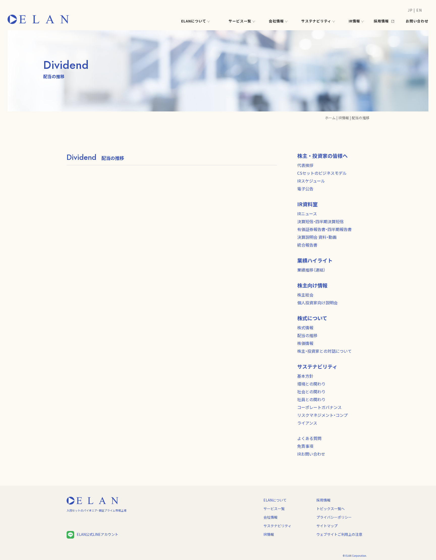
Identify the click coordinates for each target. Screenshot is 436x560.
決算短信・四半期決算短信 (320, 221)
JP (410, 10)
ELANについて (275, 500)
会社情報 (270, 517)
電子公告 (305, 189)
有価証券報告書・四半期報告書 (324, 229)
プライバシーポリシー (334, 517)
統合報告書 (307, 245)
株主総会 (305, 295)
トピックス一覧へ (330, 508)
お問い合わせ (417, 20)
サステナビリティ (277, 525)
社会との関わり (311, 392)
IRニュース (307, 214)
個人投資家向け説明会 (317, 303)
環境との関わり (311, 384)
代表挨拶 (305, 165)
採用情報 (323, 500)
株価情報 (305, 343)
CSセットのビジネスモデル (322, 173)
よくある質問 (309, 438)
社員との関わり (311, 399)
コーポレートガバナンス (319, 407)
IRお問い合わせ (311, 454)
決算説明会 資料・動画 (317, 237)
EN (419, 10)
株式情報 (305, 328)
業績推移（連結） (311, 270)
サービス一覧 (274, 508)
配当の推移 (307, 335)
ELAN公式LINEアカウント (97, 534)
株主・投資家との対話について (324, 351)
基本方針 (305, 376)
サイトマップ (327, 525)
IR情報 (268, 534)
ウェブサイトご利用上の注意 (339, 534)
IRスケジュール (311, 181)
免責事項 (305, 446)
